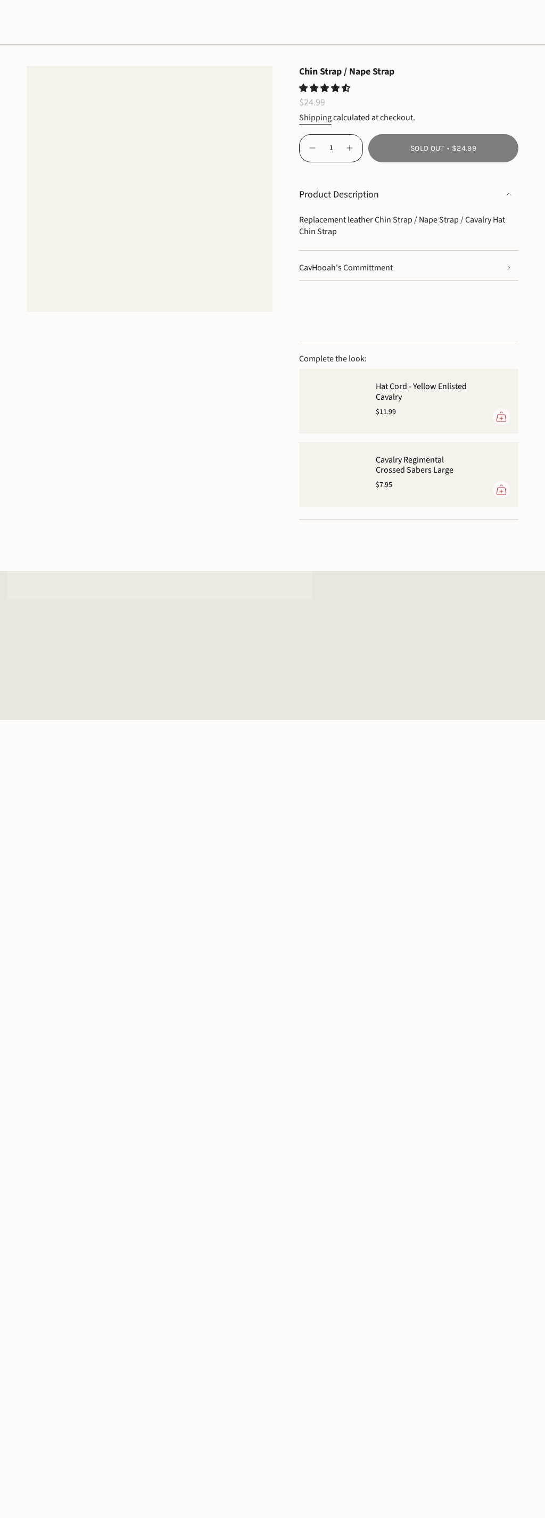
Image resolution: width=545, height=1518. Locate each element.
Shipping (315, 117)
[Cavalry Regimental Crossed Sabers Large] (331, 474)
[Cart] (512, 25)
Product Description (339, 194)
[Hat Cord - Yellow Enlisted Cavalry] (331, 401)
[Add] (501, 416)
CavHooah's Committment (346, 268)
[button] (41, 25)
